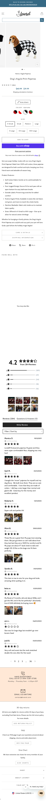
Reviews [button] (9, 418)
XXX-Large (33, 131)
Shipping (16, 92)
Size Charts (23, 763)
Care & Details (23, 232)
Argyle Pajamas (26, 74)
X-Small (10, 124)
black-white (25, 112)
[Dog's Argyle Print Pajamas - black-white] (8, 289)
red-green (31, 112)
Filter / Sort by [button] (11, 431)
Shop (22, 770)
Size (23, 119)
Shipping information (23, 237)
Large (37, 124)
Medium (28, 124)
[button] (9, 85)
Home (17, 74)
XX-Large (22, 131)
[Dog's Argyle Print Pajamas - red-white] (5, 289)
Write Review (22, 425)
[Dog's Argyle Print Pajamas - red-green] (10, 289)
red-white (20, 112)
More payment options (23, 151)
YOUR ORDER (22, 785)
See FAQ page (23, 743)
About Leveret (22, 778)
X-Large (12, 131)
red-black (15, 112)
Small (19, 124)
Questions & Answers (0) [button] (27, 418)
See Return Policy (23, 723)
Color (23, 107)
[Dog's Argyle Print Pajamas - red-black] (3, 289)
